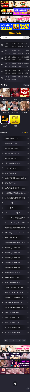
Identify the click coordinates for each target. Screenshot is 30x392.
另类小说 (14, 73)
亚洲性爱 (7, 57)
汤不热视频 (27, 77)
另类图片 (26, 66)
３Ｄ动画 (26, 50)
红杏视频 (7, 79)
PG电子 (7, 44)
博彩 (2, 45)
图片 (2, 65)
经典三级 (14, 60)
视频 (2, 51)
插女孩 (7, 77)
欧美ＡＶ (20, 50)
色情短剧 (14, 79)
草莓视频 (20, 77)
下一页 (18, 340)
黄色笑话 (20, 73)
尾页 (23, 340)
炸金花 (14, 46)
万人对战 (20, 44)
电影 (2, 58)
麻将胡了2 (7, 46)
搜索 (26, 37)
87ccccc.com (15, 33)
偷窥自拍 (7, 63)
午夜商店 (14, 77)
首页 (6, 340)
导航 (2, 78)
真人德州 (14, 44)
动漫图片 (26, 63)
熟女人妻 (7, 53)
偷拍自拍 (14, 57)
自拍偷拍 (14, 50)
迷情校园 (7, 73)
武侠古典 (26, 70)
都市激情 (7, 70)
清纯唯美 (14, 66)
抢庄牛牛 (26, 46)
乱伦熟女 (20, 60)
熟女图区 (20, 66)
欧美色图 (20, 63)
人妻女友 (20, 70)
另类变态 (26, 60)
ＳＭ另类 (26, 53)
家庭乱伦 (14, 70)
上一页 (12, 340)
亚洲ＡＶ (7, 50)
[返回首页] (28, 388)
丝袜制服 (14, 53)
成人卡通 (20, 57)
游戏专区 (26, 44)
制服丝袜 (7, 60)
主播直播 (20, 53)
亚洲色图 (14, 63)
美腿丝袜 (7, 66)
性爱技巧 (26, 73)
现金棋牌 (20, 46)
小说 (2, 71)
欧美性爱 (26, 57)
